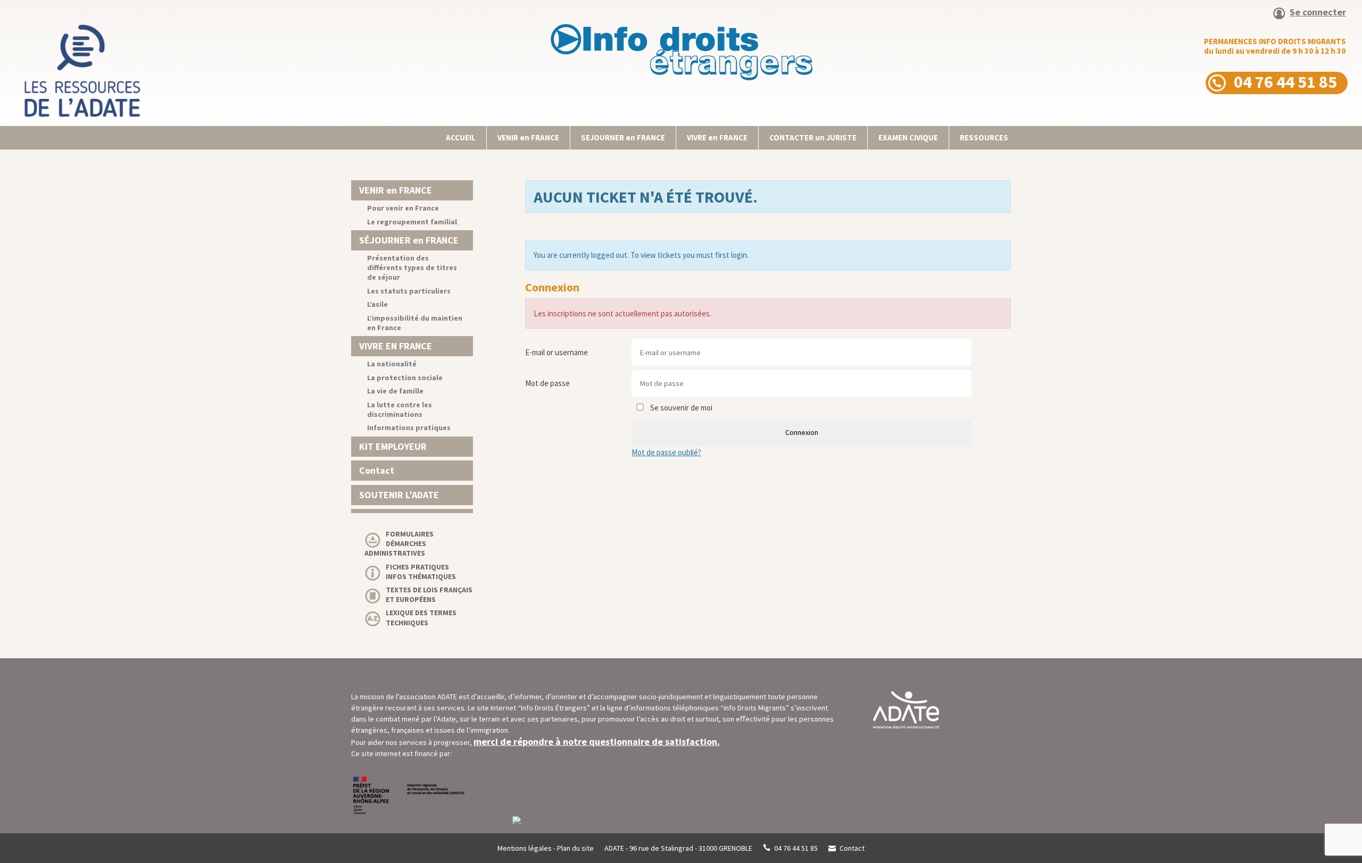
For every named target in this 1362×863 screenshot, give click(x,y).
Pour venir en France (403, 208)
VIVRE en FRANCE (717, 137)
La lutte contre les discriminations (399, 409)
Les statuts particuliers (409, 291)
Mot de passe (547, 383)
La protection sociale (405, 377)
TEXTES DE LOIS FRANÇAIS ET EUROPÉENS (429, 594)
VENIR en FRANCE (528, 137)
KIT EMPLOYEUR (393, 446)
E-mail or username (556, 352)
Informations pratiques (409, 427)
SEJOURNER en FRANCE (623, 137)
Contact (376, 470)
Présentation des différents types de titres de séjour (412, 267)
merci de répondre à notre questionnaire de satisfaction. (597, 741)
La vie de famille (395, 391)
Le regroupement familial (412, 222)
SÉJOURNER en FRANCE (409, 240)
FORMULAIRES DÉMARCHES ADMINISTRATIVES (399, 543)
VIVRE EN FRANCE (395, 346)
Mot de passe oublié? (666, 452)
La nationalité (392, 363)
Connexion (801, 432)
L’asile (377, 304)
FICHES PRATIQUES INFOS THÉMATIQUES (421, 571)
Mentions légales (524, 848)
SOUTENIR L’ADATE (399, 495)
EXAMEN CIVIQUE (908, 137)
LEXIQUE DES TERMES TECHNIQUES (421, 617)
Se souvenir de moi (680, 408)
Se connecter (1318, 12)
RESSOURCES (984, 137)
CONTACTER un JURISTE (813, 137)
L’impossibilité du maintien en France (414, 322)
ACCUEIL (461, 137)
